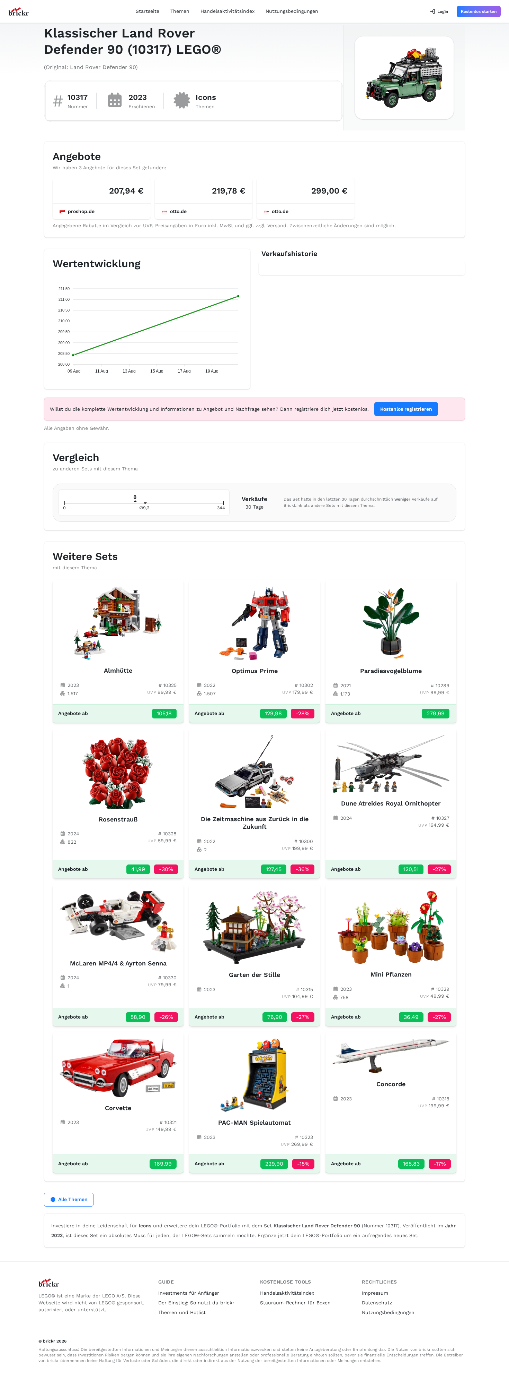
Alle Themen (73, 1199)
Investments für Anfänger (188, 1293)
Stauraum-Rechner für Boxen (295, 1302)
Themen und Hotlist (182, 1312)
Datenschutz (377, 1302)
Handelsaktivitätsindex (227, 11)
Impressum (375, 1293)
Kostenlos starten (479, 11)
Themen (179, 11)
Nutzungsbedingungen (292, 11)
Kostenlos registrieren (406, 409)
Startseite (147, 11)
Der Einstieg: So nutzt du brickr (196, 1302)
